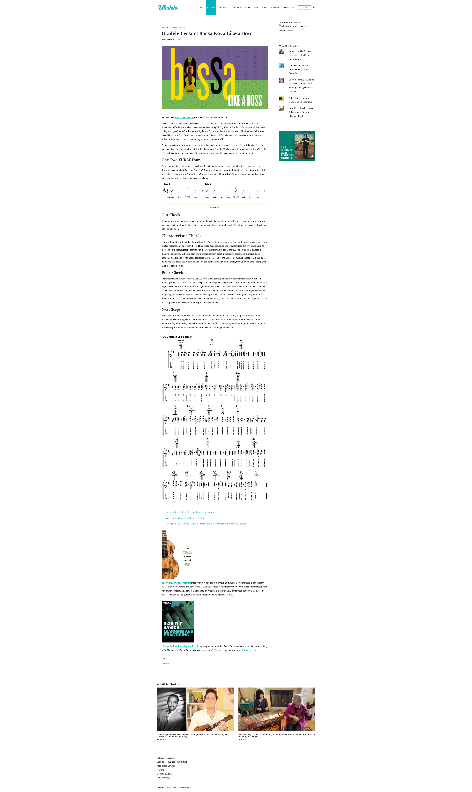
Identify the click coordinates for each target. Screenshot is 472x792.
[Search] (314, 7)
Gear (247, 7)
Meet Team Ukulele (166, 765)
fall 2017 (166, 664)
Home (200, 7)
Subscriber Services (165, 758)
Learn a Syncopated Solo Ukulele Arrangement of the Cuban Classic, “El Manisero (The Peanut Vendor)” (192, 735)
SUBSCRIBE (304, 7)
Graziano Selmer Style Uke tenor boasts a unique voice (191, 512)
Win (256, 7)
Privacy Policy (163, 777)
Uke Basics (224, 7)
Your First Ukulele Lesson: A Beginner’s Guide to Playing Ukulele (301, 112)
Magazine (275, 7)
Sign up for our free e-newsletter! (172, 761)
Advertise (161, 769)
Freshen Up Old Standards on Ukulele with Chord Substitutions (301, 55)
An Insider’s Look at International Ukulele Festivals (298, 69)
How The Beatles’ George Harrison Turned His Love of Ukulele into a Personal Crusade (206, 523)
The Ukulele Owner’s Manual (176, 582)
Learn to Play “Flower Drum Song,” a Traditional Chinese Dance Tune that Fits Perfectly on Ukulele (276, 735)
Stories (237, 7)
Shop (264, 7)
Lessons (211, 7)
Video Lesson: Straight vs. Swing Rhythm (185, 518)
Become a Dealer (164, 773)
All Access (289, 7)
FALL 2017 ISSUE (184, 117)
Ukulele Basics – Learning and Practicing (182, 646)
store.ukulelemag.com (246, 650)
